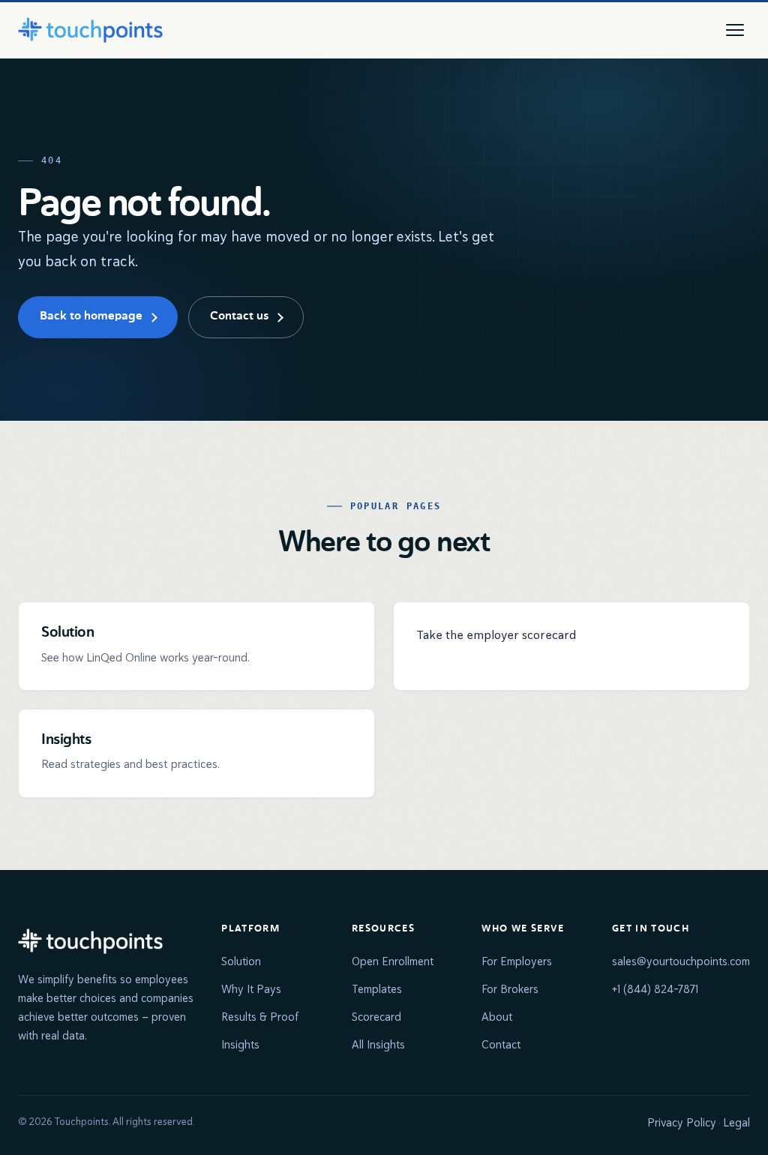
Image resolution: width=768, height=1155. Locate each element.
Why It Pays (251, 989)
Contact (501, 1044)
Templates (377, 989)
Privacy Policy (681, 1122)
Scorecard (376, 1017)
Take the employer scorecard (496, 635)
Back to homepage (91, 316)
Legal (736, 1122)
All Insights (378, 1044)
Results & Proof (259, 1017)
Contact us (239, 316)
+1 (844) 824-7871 (655, 989)
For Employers (517, 961)
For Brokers (510, 989)
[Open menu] (735, 30)
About (497, 1017)
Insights (240, 1044)
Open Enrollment (393, 961)
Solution (241, 961)
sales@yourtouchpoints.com (681, 961)
